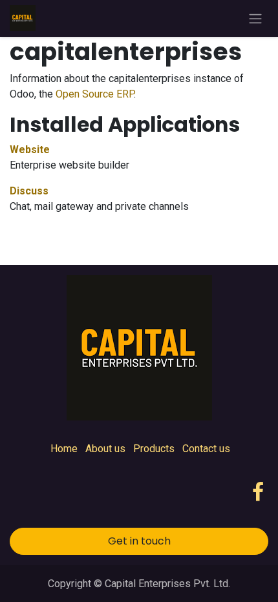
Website (30, 149)
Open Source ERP (95, 94)
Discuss (29, 191)
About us (105, 448)
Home (64, 448)
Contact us (206, 448)
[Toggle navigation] (255, 18)
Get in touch (139, 541)
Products (154, 448)
